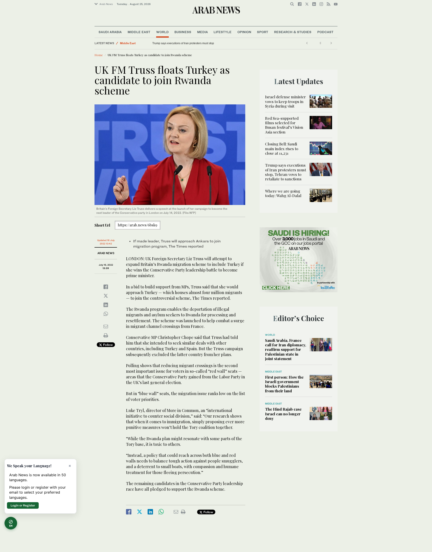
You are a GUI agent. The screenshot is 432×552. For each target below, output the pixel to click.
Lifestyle (223, 32)
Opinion (244, 32)
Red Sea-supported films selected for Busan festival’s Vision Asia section (284, 125)
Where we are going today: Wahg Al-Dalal (283, 193)
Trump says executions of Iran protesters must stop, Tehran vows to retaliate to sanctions (285, 172)
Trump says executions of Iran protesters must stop (183, 43)
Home (98, 55)
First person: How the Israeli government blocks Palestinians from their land (284, 384)
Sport (262, 32)
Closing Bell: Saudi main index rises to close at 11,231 (281, 148)
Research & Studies (292, 32)
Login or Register (23, 505)
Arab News (106, 4)
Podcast (325, 32)
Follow (107, 345)
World (162, 32)
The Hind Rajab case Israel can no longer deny (283, 414)
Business (182, 32)
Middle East (139, 32)
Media (202, 32)
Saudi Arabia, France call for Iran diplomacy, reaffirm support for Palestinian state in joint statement (285, 349)
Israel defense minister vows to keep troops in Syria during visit (285, 101)
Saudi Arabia (110, 32)
